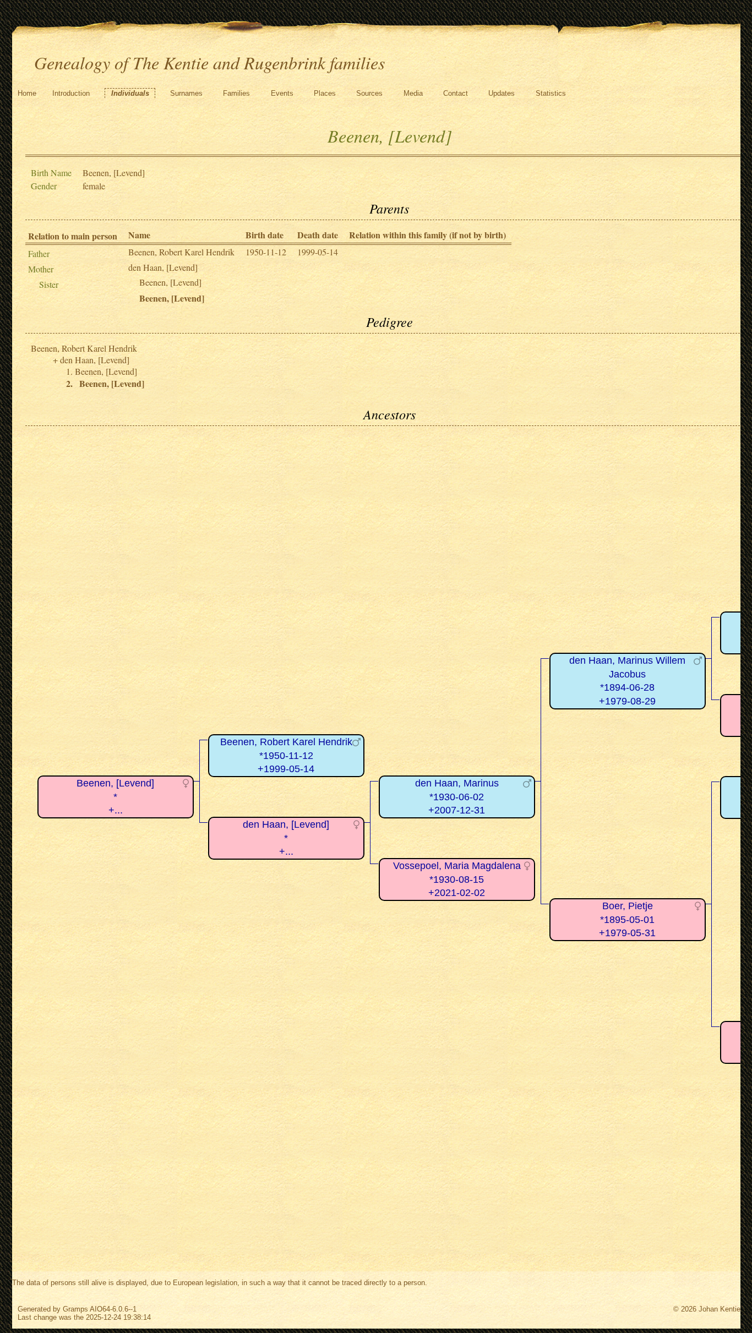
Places (325, 93)
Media (413, 93)
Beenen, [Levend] (170, 282)
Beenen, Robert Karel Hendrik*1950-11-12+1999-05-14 (286, 755)
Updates (501, 93)
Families (236, 93)
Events (282, 93)
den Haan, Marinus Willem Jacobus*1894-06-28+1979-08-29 (627, 681)
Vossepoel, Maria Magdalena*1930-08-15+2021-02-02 (457, 879)
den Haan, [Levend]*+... (286, 838)
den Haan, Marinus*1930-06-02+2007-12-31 (457, 797)
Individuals (130, 93)
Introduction (71, 93)
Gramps (75, 1309)
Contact (455, 93)
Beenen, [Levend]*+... (115, 797)
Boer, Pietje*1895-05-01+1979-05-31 (627, 919)
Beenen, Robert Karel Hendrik (181, 252)
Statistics (551, 93)
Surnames (186, 93)
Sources (369, 93)
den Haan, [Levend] (163, 267)
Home (27, 93)
